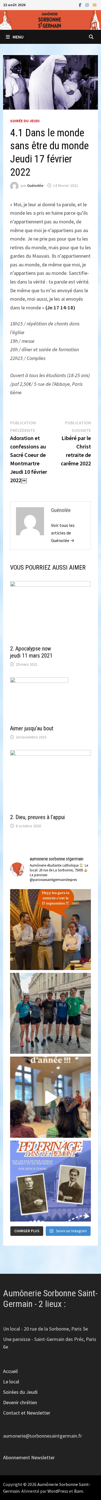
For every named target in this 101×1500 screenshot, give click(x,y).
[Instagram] (87, 4)
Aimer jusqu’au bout (31, 728)
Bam (78, 1491)
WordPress (57, 1491)
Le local (11, 1381)
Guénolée (35, 185)
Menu (18, 37)
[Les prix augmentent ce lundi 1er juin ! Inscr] (50, 1181)
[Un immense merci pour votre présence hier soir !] (50, 1097)
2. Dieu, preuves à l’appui (37, 817)
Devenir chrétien (20, 1402)
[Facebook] (80, 4)
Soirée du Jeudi (25, 120)
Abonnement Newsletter (29, 1457)
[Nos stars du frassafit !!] (50, 1013)
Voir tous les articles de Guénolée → (63, 532)
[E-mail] (94, 4)
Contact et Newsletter (26, 1413)
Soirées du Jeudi (20, 1392)
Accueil (10, 1371)
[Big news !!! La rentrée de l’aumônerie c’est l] (50, 929)
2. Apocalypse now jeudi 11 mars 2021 (31, 652)
